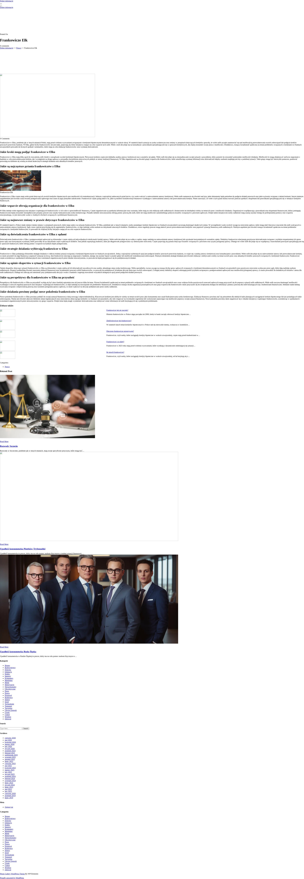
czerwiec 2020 (10, 793)
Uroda (7, 713)
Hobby (7, 674)
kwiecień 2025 (10, 768)
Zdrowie (8, 719)
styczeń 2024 (10, 785)
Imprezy (8, 676)
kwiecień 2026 (10, 742)
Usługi (7, 715)
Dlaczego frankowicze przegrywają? (120, 331)
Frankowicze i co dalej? (115, 342)
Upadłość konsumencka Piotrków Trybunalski (22, 549)
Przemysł (8, 695)
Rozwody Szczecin (9, 446)
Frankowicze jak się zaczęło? (117, 310)
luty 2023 (8, 791)
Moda (7, 683)
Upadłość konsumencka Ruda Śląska (18, 651)
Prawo (18, 48)
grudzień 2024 (10, 776)
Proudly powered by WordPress (12, 878)
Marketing (8, 680)
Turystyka (8, 708)
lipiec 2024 (9, 783)
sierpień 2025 (10, 759)
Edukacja (8, 672)
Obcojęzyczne (10, 689)
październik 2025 (11, 755)
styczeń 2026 (10, 749)
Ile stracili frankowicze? (115, 352)
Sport (7, 702)
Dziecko (8, 670)
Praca (7, 691)
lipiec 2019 (9, 798)
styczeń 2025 (10, 774)
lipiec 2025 (9, 761)
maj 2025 (8, 766)
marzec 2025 (9, 770)
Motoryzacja (9, 685)
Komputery (9, 678)
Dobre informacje (6, 1)
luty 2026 (8, 746)
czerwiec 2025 (10, 764)
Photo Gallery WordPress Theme (12, 874)
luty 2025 (8, 772)
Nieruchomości (10, 687)
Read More (4, 442)
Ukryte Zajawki (11, 710)
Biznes (7, 666)
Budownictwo (10, 668)
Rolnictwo (9, 698)
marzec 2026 (9, 744)
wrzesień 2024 (10, 781)
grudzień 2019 (10, 796)
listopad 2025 (10, 753)
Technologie (9, 704)
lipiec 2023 (9, 787)
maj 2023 (8, 789)
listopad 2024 (10, 779)
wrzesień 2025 (10, 757)
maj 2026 (8, 740)
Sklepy (7, 700)
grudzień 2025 (10, 751)
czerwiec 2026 (10, 738)
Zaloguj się (9, 807)
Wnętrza (8, 717)
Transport (8, 706)
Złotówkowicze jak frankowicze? (118, 321)
